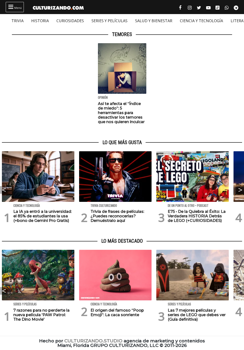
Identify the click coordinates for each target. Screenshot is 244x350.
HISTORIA (40, 20)
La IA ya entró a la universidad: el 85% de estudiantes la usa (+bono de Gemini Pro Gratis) (42, 216)
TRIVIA (17, 20)
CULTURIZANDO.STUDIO (93, 341)
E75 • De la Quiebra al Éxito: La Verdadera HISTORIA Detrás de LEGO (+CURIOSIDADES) (197, 216)
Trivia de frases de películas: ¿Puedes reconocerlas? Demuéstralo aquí (117, 216)
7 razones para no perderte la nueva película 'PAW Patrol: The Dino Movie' (41, 315)
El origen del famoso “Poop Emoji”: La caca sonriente (117, 312)
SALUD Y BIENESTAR (153, 20)
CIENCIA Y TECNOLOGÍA (201, 20)
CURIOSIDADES (70, 20)
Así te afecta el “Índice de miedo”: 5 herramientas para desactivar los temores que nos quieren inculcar (121, 112)
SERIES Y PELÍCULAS (109, 20)
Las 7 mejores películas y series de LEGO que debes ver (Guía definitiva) (197, 315)
